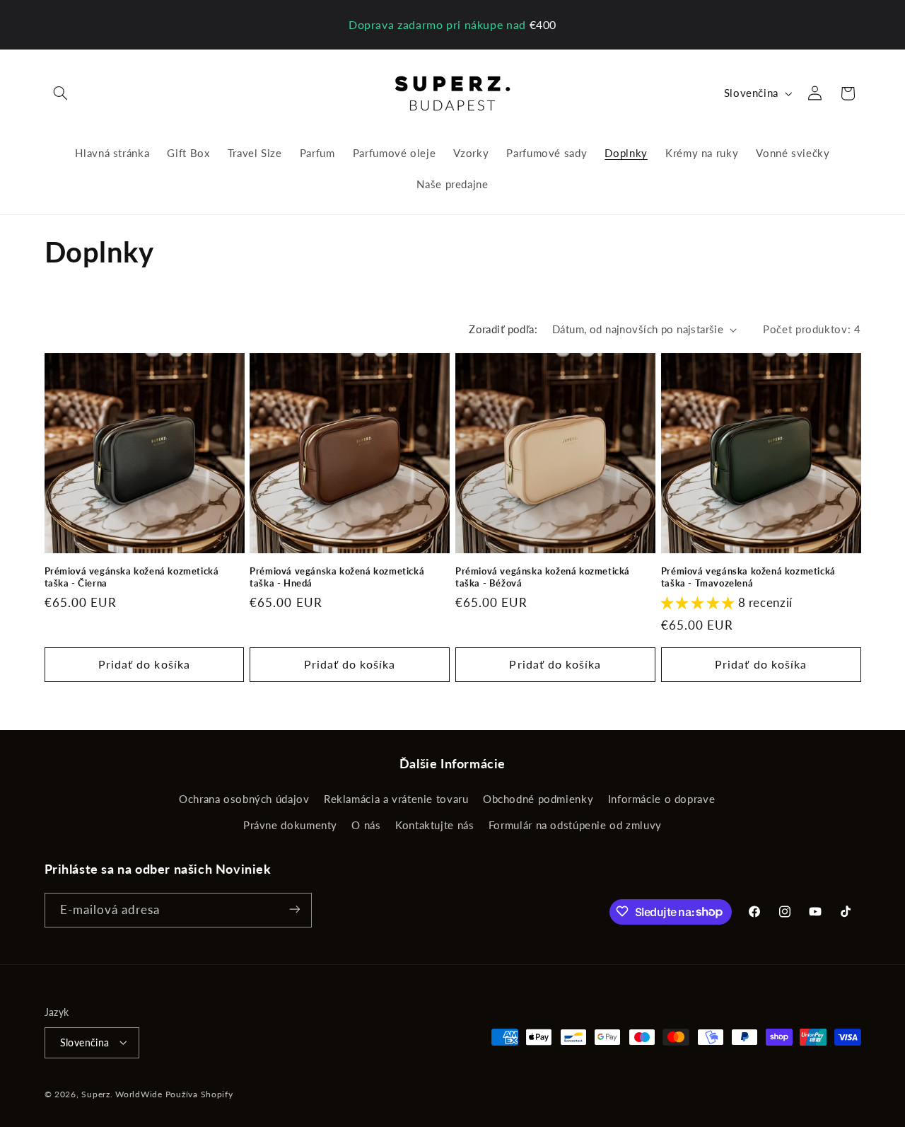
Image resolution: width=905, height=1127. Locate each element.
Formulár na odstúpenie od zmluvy (575, 825)
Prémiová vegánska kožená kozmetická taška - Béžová (542, 577)
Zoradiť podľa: (503, 329)
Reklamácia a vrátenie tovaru (396, 799)
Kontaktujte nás (434, 825)
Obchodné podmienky (538, 799)
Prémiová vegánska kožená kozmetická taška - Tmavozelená (748, 577)
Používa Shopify (199, 1093)
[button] (61, 93)
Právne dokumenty (290, 825)
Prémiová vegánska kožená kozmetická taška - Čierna (132, 577)
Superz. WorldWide (122, 1093)
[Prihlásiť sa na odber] (294, 909)
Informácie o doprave (662, 799)
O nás (365, 825)
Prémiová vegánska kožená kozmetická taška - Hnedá (337, 577)
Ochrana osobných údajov (244, 799)
